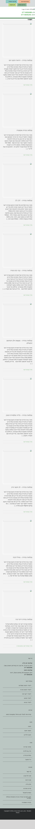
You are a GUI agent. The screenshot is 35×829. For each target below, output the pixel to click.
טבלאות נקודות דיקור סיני (23, 619)
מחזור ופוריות (27, 747)
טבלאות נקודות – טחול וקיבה (22, 557)
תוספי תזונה (27, 730)
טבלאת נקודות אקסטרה (24, 130)
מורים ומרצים (27, 788)
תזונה (29, 726)
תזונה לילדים (27, 735)
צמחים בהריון (27, 755)
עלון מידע (28, 784)
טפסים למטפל (27, 792)
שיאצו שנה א (20, 646)
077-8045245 (26, 15)
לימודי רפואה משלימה (25, 685)
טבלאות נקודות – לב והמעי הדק (21, 487)
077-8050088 (27, 12)
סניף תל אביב (27, 776)
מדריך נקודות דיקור (27, 85)
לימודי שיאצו (27, 698)
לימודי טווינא (27, 702)
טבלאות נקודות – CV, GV (23, 200)
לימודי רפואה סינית (25, 689)
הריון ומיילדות (27, 751)
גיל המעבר (28, 759)
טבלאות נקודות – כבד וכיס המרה (21, 270)
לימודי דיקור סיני (26, 694)
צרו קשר (29, 771)
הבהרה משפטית (26, 802)
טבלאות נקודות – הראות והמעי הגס (20, 60)
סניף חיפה (28, 780)
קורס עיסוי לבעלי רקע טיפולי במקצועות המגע (18, 714)
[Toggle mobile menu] (0, 10)
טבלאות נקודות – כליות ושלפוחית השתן (19, 415)
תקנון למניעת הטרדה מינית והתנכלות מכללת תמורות (18, 797)
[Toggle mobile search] (3, 10)
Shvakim (29, 811)
